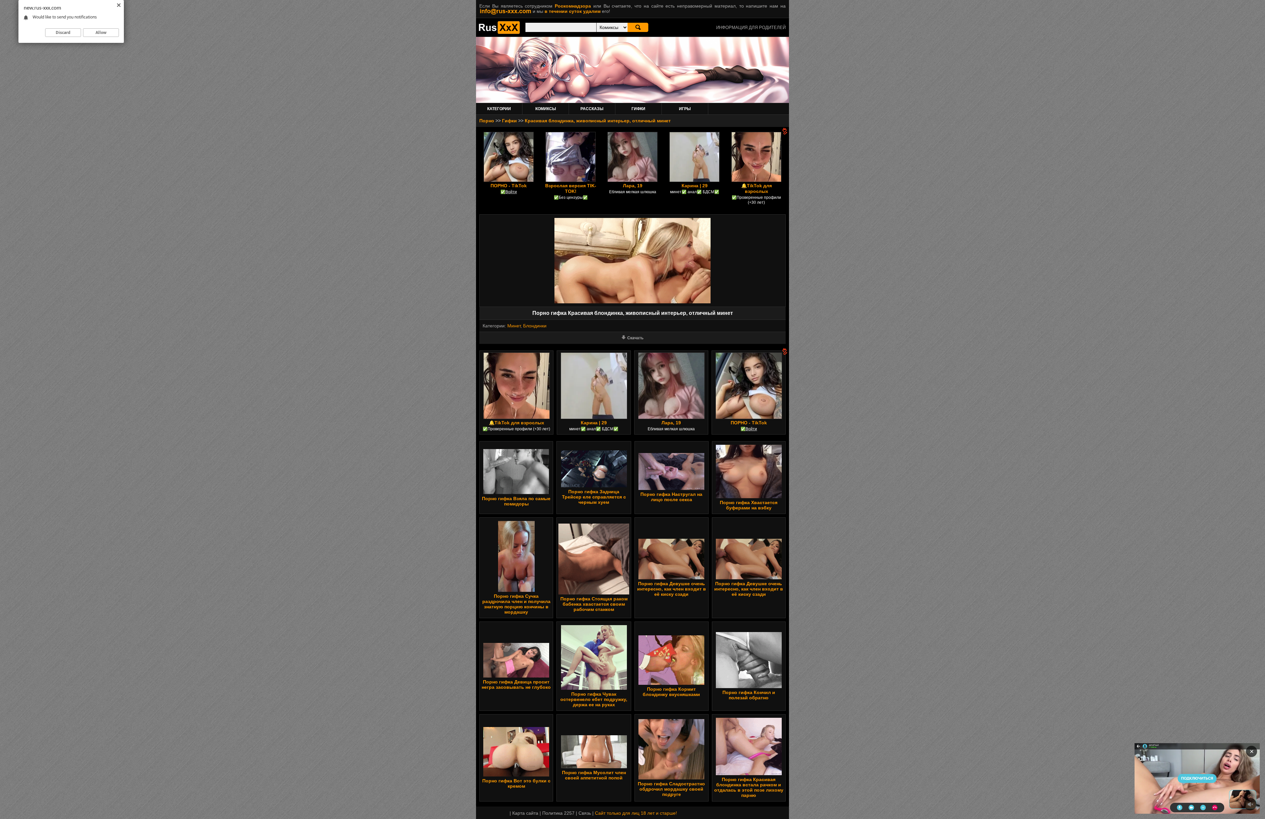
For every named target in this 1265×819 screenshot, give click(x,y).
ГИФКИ (638, 108)
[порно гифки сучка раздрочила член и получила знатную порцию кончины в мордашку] (516, 590)
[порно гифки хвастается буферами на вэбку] (749, 496)
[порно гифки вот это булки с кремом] (516, 774)
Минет (513, 325)
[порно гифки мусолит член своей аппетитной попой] (594, 766)
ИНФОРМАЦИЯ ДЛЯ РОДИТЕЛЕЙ (751, 27)
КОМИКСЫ (545, 108)
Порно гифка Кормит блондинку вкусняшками (671, 691)
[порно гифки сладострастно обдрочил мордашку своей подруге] (671, 777)
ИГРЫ (685, 108)
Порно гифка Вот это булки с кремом (516, 783)
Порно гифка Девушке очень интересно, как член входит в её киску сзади (671, 589)
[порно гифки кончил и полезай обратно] (749, 686)
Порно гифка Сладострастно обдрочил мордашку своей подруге (671, 789)
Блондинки (535, 325)
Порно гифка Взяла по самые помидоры (516, 501)
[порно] (499, 32)
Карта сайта (525, 813)
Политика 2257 (558, 813)
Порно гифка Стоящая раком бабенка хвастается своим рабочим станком (594, 604)
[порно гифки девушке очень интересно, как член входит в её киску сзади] (671, 577)
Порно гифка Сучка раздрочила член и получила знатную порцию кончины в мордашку (516, 604)
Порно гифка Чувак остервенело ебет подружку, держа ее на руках (593, 699)
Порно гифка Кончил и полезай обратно (748, 695)
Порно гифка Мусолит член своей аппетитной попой (594, 775)
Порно (486, 120)
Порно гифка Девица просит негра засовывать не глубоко (516, 684)
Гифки (509, 120)
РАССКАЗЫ (592, 108)
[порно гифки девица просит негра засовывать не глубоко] (516, 676)
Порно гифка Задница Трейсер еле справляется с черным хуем (594, 497)
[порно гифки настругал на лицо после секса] (671, 488)
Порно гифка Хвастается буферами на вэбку (748, 505)
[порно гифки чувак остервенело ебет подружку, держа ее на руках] (594, 688)
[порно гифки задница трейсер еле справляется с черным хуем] (594, 485)
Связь (584, 813)
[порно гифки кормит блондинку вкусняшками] (671, 683)
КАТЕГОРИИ (499, 108)
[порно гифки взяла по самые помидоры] (516, 492)
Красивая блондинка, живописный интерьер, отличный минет (598, 120)
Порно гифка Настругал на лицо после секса (671, 497)
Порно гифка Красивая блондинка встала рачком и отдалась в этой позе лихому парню (748, 787)
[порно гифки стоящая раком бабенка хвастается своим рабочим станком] (593, 592)
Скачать (635, 338)
